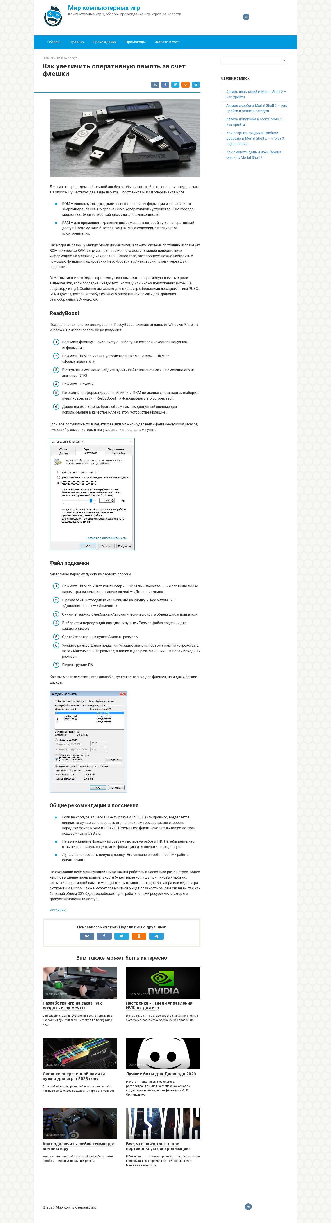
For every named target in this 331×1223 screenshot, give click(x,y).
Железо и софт (167, 42)
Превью (77, 42)
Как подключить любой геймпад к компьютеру (78, 1146)
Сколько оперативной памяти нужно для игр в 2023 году (74, 1076)
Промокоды (135, 42)
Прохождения (104, 42)
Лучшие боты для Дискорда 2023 (161, 1073)
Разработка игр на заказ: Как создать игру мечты (72, 1005)
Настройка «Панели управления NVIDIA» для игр (159, 1005)
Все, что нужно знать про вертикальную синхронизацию (158, 1146)
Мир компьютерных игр (104, 7)
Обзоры (54, 42)
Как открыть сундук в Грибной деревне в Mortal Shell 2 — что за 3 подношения (255, 138)
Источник (58, 910)
